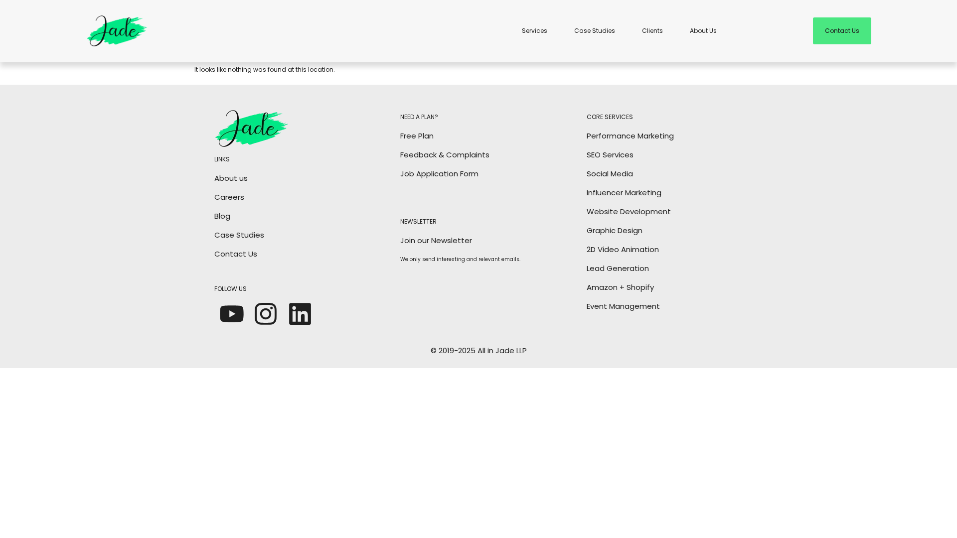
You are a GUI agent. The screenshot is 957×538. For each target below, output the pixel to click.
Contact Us (235, 254)
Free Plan (417, 136)
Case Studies (594, 30)
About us (231, 178)
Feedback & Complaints (444, 154)
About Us (703, 30)
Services (534, 30)
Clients (652, 30)
